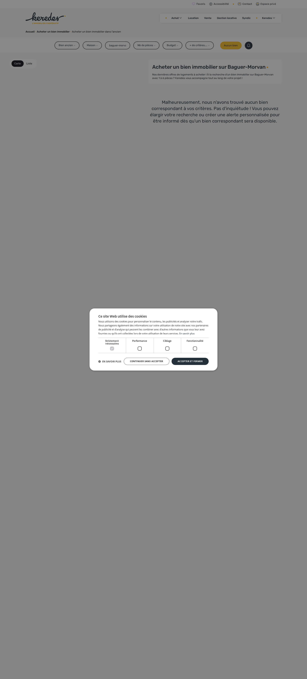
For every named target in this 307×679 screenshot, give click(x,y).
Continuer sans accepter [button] (146, 361)
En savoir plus (187, 333)
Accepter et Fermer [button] (190, 361)
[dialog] (153, 339)
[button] (109, 361)
